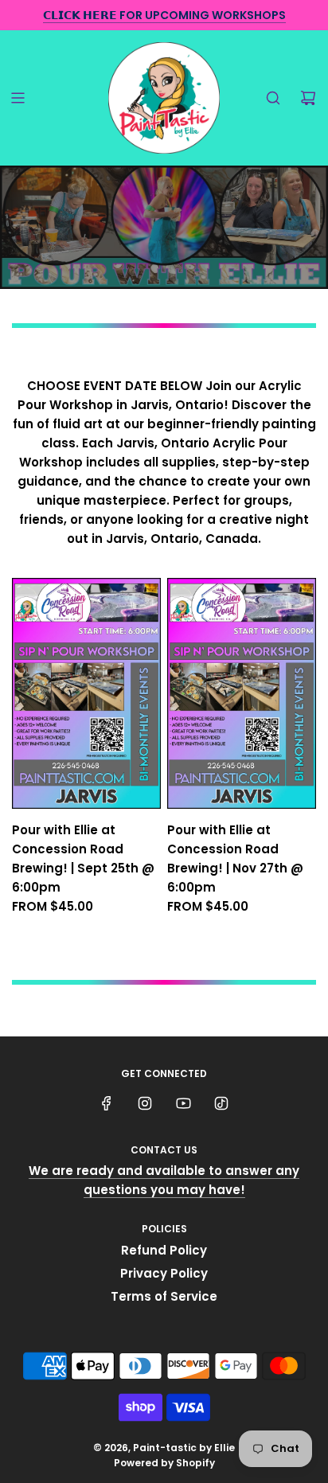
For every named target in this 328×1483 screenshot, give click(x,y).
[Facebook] (106, 1103)
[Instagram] (144, 1103)
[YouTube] (183, 1103)
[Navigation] (17, 97)
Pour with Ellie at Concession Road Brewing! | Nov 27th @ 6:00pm (235, 859)
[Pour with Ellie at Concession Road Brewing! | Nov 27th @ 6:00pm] (241, 693)
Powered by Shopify (164, 1462)
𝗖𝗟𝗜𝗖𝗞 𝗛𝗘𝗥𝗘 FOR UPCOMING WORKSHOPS (164, 15)
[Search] (273, 97)
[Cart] (308, 97)
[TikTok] (221, 1103)
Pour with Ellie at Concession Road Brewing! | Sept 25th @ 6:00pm (83, 859)
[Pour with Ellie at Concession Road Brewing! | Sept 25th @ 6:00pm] (86, 693)
